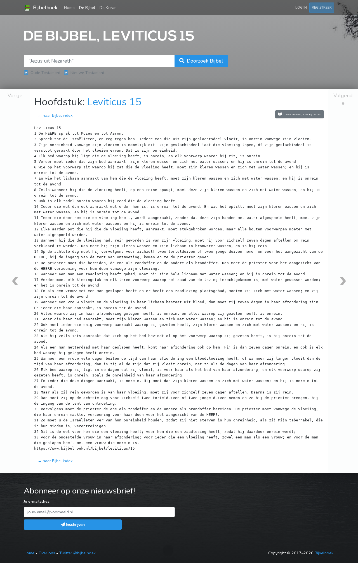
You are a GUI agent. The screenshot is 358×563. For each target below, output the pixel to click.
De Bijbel (87, 7)
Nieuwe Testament (87, 72)
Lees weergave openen (302, 114)
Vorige (15, 95)
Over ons (47, 553)
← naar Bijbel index (55, 115)
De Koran (108, 7)
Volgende (343, 99)
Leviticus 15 (114, 102)
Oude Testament (45, 72)
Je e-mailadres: (37, 501)
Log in (301, 7)
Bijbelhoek (44, 7)
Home (70, 7)
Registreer (322, 7)
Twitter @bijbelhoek (77, 553)
